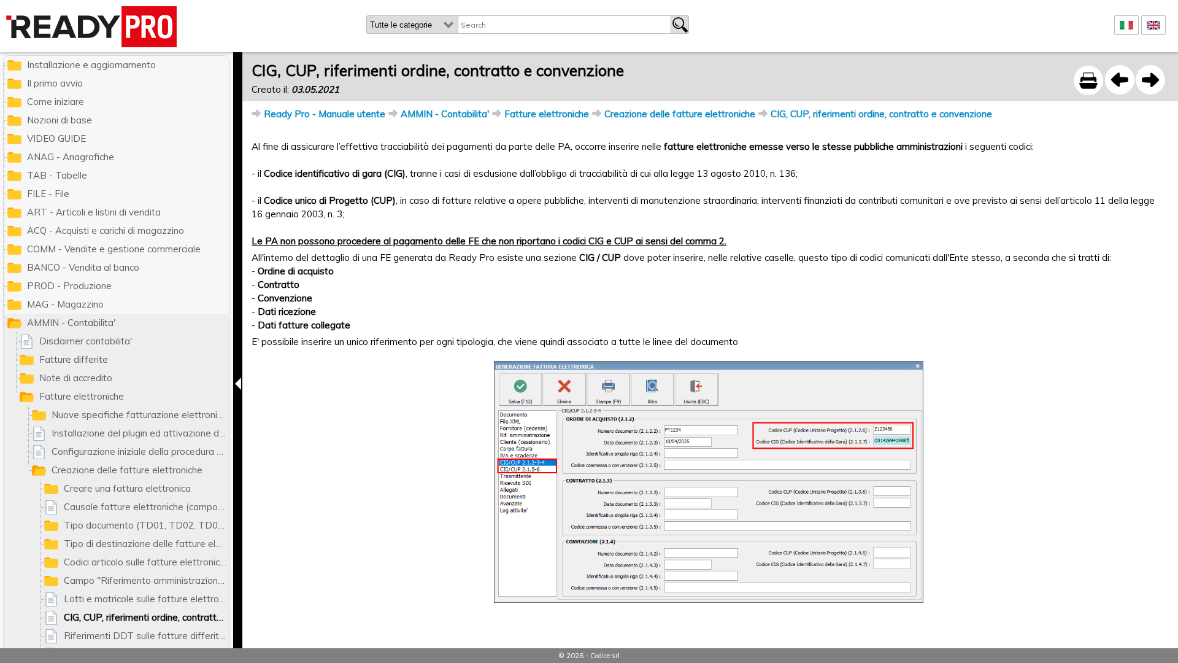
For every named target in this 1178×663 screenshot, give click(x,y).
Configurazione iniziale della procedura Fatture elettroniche (140, 451)
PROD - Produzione (69, 286)
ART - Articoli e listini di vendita (94, 212)
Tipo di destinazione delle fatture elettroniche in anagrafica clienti (146, 543)
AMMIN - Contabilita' (445, 114)
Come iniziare (55, 101)
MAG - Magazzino (65, 304)
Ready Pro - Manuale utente (324, 114)
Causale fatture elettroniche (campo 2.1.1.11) (146, 507)
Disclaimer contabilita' (85, 341)
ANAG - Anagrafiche (70, 157)
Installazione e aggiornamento (91, 65)
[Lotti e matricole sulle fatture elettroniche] (1119, 79)
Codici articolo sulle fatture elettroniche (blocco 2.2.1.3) (146, 562)
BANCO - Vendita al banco (83, 267)
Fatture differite (73, 359)
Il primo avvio (55, 83)
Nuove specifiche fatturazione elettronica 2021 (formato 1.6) (140, 415)
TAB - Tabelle (57, 175)
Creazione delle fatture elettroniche (679, 114)
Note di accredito (75, 378)
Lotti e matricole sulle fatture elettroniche (146, 599)
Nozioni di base (59, 120)
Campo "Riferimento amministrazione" (145, 580)
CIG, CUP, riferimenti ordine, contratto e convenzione (881, 114)
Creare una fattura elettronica (127, 488)
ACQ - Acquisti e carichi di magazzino (105, 230)
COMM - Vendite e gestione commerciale (114, 249)
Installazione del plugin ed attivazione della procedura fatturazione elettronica (140, 433)
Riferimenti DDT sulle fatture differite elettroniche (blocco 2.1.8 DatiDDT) (146, 636)
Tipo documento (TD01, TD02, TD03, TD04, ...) (146, 525)
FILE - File (48, 194)
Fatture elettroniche (546, 114)
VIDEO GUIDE (56, 138)
